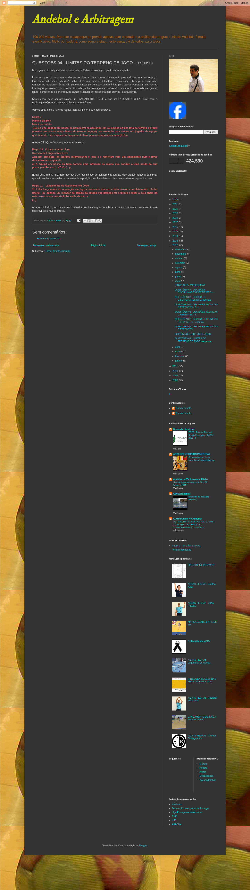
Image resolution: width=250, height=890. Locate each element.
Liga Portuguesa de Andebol (187, 812)
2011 (175, 366)
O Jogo (203, 764)
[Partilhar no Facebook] (96, 221)
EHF (174, 816)
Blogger (143, 845)
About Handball (181, 493)
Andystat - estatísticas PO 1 (186, 545)
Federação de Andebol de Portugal (190, 808)
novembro (181, 253)
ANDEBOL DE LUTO (199, 641)
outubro (179, 258)
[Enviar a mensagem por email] (85, 221)
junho (178, 276)
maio (178, 281)
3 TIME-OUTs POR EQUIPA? (190, 285)
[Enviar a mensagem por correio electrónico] (78, 220)
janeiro (179, 360)
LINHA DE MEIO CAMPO (201, 565)
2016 (175, 227)
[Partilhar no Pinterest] (100, 221)
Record (203, 768)
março (178, 351)
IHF (174, 820)
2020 (175, 208)
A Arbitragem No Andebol (187, 518)
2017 (175, 222)
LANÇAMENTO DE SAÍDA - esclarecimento (202, 718)
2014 (175, 236)
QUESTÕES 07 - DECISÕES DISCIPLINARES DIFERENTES (193, 298)
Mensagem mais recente (46, 245)
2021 (175, 204)
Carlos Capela (183, 408)
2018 (175, 218)
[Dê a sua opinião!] (89, 221)
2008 (175, 380)
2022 (175, 199)
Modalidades (206, 776)
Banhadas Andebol (183, 429)
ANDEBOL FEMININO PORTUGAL (191, 454)
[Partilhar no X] (92, 221)
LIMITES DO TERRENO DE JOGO (193, 334)
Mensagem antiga (146, 245)
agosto (179, 267)
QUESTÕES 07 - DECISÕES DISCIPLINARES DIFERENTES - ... (195, 291)
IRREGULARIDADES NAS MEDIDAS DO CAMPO (202, 680)
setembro (180, 263)
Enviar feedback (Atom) (58, 251)
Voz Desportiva (207, 779)
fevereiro (180, 356)
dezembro (181, 249)
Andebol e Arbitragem (82, 19)
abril (177, 347)
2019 (175, 213)
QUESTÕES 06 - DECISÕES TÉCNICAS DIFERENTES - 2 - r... (196, 306)
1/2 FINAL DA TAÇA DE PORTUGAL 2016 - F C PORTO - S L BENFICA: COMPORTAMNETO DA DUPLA (193, 524)
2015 (175, 231)
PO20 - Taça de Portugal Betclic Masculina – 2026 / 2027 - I (200, 435)
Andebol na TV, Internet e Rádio (190, 479)
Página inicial (98, 245)
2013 (175, 240)
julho (178, 272)
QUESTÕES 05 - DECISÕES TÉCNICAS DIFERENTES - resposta (196, 320)
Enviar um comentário (48, 238)
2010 (175, 371)
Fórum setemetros (181, 549)
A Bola (202, 772)
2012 (175, 245)
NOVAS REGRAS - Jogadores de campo (199, 661)
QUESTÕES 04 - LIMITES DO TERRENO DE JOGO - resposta (193, 340)
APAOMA (177, 824)
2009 (175, 375)
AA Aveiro (177, 804)
